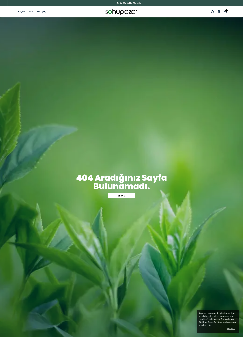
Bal (31, 11)
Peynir (21, 11)
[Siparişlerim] (219, 12)
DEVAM (121, 195)
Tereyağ (41, 11)
